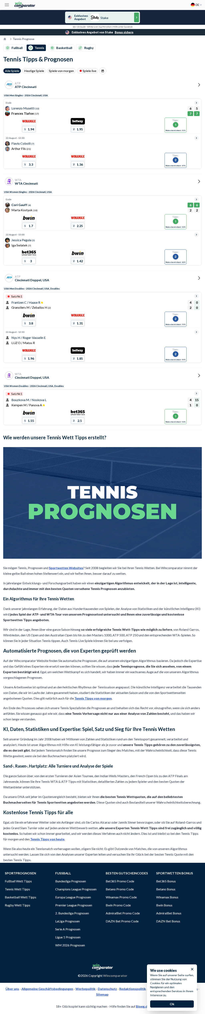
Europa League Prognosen (73, 897)
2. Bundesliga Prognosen (72, 913)
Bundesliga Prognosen (70, 881)
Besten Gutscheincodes (127, 873)
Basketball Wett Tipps (20, 897)
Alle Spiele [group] (12, 71)
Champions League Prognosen (75, 889)
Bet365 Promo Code (120, 881)
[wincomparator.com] (24, 5)
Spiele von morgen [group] (61, 71)
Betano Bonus (165, 889)
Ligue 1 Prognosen (67, 937)
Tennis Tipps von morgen (93, 698)
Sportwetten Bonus (174, 873)
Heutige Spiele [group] (34, 71)
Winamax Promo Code (121, 897)
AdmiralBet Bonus (168, 913)
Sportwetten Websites (66, 568)
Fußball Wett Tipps (18, 881)
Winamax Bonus (167, 897)
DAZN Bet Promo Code (122, 921)
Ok (172, 1004)
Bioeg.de (142, 1006)
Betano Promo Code (120, 889)
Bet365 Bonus (166, 881)
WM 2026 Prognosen (70, 945)
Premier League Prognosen (73, 905)
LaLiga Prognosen (67, 921)
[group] (102, 70)
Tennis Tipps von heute (47, 839)
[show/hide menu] (6, 5)
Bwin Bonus (164, 905)
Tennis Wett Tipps (17, 889)
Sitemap (102, 994)
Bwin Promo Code (118, 905)
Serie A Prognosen (67, 929)
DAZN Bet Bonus (168, 921)
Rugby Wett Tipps (17, 905)
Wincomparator (115, 975)
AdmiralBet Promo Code (123, 913)
